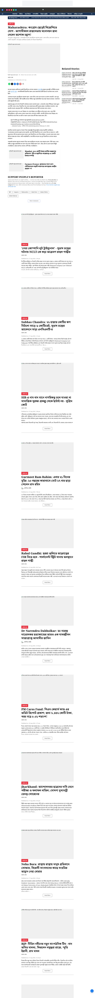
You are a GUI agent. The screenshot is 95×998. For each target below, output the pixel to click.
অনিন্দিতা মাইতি (27, 488)
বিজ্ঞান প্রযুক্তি (44, 14)
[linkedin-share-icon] (17, 85)
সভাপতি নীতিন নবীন (55, 960)
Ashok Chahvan (13, 196)
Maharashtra (24, 192)
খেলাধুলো (52, 14)
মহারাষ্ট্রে (40, 89)
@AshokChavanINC (38, 120)
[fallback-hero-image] (67, 75)
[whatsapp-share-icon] (9, 85)
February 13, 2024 (44, 126)
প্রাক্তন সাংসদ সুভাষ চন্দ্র (54, 343)
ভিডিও (21, 14)
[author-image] (22, 488)
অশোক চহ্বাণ (14, 91)
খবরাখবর (14, 14)
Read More (47, 274)
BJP (10, 192)
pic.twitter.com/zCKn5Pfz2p (31, 124)
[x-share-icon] (12, 85)
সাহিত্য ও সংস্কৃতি (78, 14)
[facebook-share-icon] (15, 85)
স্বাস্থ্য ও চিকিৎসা (61, 14)
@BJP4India (36, 122)
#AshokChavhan (51, 122)
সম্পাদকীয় (35, 14)
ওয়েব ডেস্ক (10, 77)
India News (34, 192)
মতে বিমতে (28, 14)
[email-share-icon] (20, 85)
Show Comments (34, 201)
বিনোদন (70, 14)
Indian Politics (44, 192)
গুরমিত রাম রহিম (48, 497)
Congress (16, 192)
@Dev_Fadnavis (22, 122)
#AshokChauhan (16, 124)
